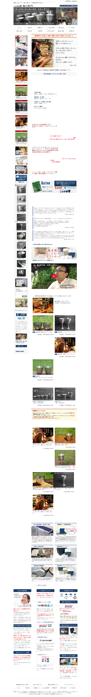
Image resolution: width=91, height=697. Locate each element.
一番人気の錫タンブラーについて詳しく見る (54, 73)
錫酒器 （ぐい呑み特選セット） (21, 221)
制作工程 (30, 31)
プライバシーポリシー (69, 684)
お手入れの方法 (50, 31)
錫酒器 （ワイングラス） (21, 230)
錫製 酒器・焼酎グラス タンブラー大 (66, 354)
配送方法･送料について (53, 684)
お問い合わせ (61, 27)
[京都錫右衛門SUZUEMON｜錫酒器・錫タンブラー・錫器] (41, 586)
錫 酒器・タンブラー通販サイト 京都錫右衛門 (46, 694)
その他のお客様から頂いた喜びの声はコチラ (43, 244)
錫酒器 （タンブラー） (21, 193)
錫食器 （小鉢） (21, 258)
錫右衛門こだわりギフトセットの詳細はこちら (43, 260)
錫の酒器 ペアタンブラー (62, 301)
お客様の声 (71, 31)
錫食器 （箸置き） (21, 240)
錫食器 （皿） (21, 267)
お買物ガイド (40, 27)
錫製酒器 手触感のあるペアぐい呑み (44, 332)
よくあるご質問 (50, 27)
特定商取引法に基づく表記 (22, 684)
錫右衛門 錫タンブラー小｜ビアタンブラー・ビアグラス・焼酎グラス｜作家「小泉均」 (42, 512)
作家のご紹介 (19, 31)
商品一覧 (30, 27)
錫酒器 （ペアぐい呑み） (21, 203)
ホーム (19, 27)
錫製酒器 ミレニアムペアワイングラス (66, 332)
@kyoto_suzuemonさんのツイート (21, 310)
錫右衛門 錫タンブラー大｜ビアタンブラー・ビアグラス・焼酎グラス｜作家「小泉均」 (42, 445)
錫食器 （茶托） (21, 249)
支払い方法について (37, 684)
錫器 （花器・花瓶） (21, 277)
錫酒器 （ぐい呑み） (21, 212)
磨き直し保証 (61, 31)
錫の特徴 (40, 31)
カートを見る (72, 27)
